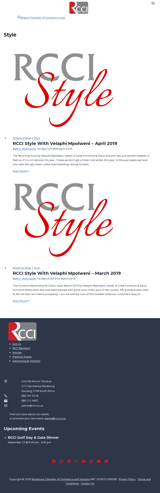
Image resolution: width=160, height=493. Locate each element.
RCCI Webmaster (26, 149)
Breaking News (22, 138)
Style (37, 138)
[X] (76, 461)
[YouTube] (84, 461)
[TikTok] (91, 461)
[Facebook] (54, 461)
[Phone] (106, 461)
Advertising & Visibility (26, 361)
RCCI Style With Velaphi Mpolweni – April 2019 (65, 143)
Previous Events (22, 357)
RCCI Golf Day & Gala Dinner (33, 437)
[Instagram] (61, 461)
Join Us (16, 344)
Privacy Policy (127, 479)
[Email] (98, 461)
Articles (17, 352)
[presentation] (82, 91)
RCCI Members (21, 348)
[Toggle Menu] (153, 3)
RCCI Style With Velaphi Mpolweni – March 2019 (67, 273)
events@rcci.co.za (55, 418)
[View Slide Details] (80, 23)
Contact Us (87, 483)
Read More (21, 171)
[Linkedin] (68, 461)
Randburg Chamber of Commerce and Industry (61, 479)
